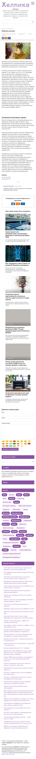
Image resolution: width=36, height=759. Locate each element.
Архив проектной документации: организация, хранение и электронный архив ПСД (17, 234)
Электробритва (25, 550)
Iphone (11, 498)
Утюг (24, 546)
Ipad (4, 498)
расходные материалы (11, 557)
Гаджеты (6, 509)
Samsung (20, 498)
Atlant (26, 495)
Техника (17, 546)
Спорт (24, 539)
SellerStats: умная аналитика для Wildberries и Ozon (19, 609)
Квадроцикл (24, 517)
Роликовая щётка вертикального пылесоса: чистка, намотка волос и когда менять (17, 297)
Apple (19, 495)
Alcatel (11, 495)
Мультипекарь (8, 528)
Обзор (14, 531)
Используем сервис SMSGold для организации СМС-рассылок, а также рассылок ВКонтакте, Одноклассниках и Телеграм (18, 652)
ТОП (22, 542)
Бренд (16, 502)
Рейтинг (29, 535)
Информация (21, 34)
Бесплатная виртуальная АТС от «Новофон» (17, 648)
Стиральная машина (10, 542)
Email (3, 418)
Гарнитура (16, 509)
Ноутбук (6, 531)
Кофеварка (28, 520)
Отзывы (23, 531)
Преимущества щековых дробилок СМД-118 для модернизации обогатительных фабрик (17, 330)
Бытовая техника (9, 506)
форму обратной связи (8, 754)
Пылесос (20, 535)
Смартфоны (14, 539)
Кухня (14, 524)
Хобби (5, 550)
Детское (6, 513)
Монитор (22, 524)
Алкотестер (7, 502)
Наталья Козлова (8, 186)
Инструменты (17, 513)
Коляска (6, 520)
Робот (5, 539)
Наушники (21, 528)
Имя (3, 412)
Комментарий (6, 423)
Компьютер (16, 520)
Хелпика (16, 9)
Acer (4, 495)
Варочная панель (25, 506)
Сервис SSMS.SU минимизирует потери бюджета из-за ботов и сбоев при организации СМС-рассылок (18, 658)
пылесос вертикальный (11, 554)
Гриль (25, 509)
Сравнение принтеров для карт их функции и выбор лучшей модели (17, 394)
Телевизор (6, 546)
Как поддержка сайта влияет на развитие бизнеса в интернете (17, 264)
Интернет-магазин (10, 517)
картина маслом (20, 72)
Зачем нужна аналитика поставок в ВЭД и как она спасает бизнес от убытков (15, 363)
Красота (6, 524)
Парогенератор (8, 535)
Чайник (13, 550)
